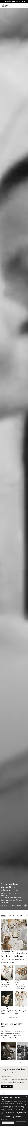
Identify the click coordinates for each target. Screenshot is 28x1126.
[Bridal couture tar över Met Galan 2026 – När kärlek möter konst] (21, 1003)
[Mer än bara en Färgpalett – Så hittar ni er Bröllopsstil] (14, 941)
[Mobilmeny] (26, 5)
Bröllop (12, 915)
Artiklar (3, 915)
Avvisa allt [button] (21, 1123)
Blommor (20, 915)
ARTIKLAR (4, 905)
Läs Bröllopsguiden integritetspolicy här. (15, 1082)
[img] (4, 5)
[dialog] (14, 1110)
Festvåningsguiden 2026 (11, 1)
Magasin (4, 1093)
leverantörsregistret (8, 1037)
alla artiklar (14, 1017)
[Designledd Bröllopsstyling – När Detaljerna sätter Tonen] (7, 1003)
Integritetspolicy (11, 1110)
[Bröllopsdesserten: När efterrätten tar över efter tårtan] (21, 977)
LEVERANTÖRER (16, 905)
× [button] (26, 1096)
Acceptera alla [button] (8, 1123)
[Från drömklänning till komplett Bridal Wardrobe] (7, 977)
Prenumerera (7, 1086)
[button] (21, 1062)
